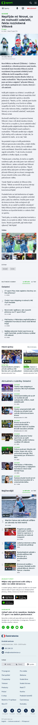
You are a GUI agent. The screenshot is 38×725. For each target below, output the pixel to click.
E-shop (4, 696)
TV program (6, 671)
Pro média (23, 671)
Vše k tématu (31, 347)
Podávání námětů (26, 696)
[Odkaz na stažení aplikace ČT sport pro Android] (21, 597)
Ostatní (5, 14)
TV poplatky (6, 679)
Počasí (4, 691)
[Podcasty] (17, 8)
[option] (7, 664)
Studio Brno (24, 679)
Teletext (5, 683)
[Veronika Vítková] (19, 44)
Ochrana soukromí (14, 721)
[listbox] (19, 664)
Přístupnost (25, 721)
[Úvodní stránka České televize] (10, 636)
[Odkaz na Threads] (21, 627)
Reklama (23, 675)
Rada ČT (23, 687)
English (4, 721)
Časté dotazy (24, 700)
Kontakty (23, 704)
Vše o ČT (4, 704)
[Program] (23, 8)
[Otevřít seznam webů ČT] (35, 3)
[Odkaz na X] (12, 627)
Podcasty (5, 687)
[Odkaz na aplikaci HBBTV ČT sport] (8, 603)
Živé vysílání (6, 675)
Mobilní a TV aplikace (9, 700)
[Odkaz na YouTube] (17, 627)
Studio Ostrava (25, 683)
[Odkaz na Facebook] (8, 627)
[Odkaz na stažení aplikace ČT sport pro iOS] (8, 597)
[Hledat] (30, 3)
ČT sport (4, 29)
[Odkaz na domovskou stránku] (10, 3)
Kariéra (22, 691)
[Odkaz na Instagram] (3, 627)
